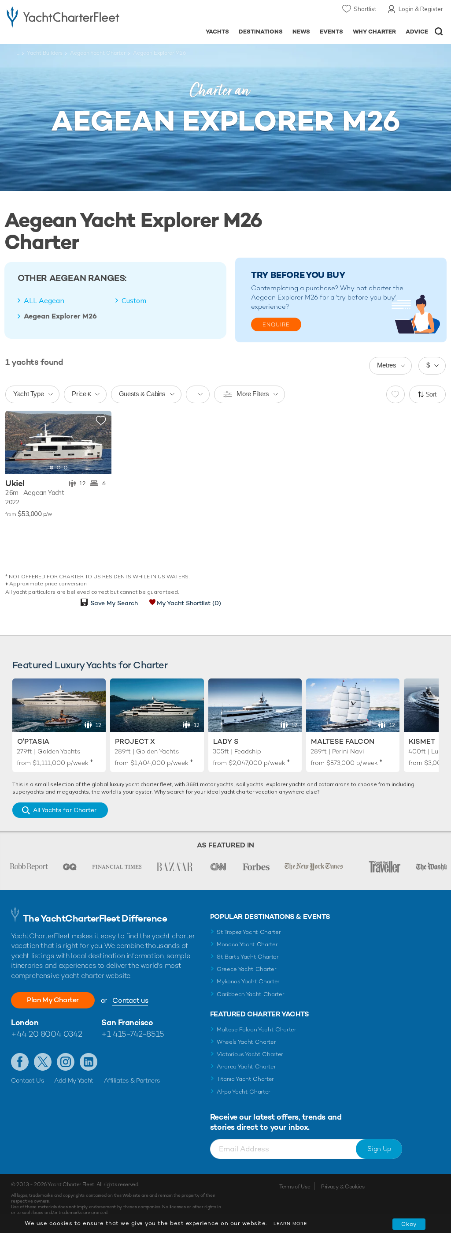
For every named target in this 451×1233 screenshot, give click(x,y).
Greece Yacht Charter (247, 969)
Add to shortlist (100, 420)
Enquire (276, 324)
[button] (98, 442)
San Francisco (127, 1022)
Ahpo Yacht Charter (243, 1091)
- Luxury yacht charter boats (63, 16)
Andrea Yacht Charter (246, 1066)
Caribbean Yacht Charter (251, 994)
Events (331, 31)
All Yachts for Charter (64, 810)
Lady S (226, 741)
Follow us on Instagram (65, 1062)
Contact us (130, 1000)
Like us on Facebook (20, 1062)
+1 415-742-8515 (132, 1034)
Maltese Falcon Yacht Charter (256, 1029)
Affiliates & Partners (132, 1080)
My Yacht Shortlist (189, 603)
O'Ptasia (33, 741)
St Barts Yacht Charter (248, 956)
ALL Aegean (44, 300)
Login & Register (421, 8)
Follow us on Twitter (43, 1062)
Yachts (217, 31)
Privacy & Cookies (343, 1186)
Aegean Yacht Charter (98, 52)
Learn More (290, 1223)
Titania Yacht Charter (245, 1079)
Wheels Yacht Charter (246, 1042)
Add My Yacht (73, 1080)
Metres (386, 365)
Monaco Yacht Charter (247, 944)
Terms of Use (294, 1186)
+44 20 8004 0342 (46, 1034)
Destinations (261, 31)
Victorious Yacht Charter (250, 1054)
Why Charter (374, 31)
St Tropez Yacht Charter (249, 932)
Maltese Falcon (342, 741)
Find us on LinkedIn (88, 1062)
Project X (135, 741)
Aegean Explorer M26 (60, 316)
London (24, 1022)
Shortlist (365, 8)
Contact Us (27, 1080)
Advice (417, 31)
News (301, 31)
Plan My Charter (53, 999)
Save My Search (114, 603)
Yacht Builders (45, 52)
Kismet (422, 741)
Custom (134, 300)
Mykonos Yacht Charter (248, 981)
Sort (431, 394)
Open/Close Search (439, 31)
